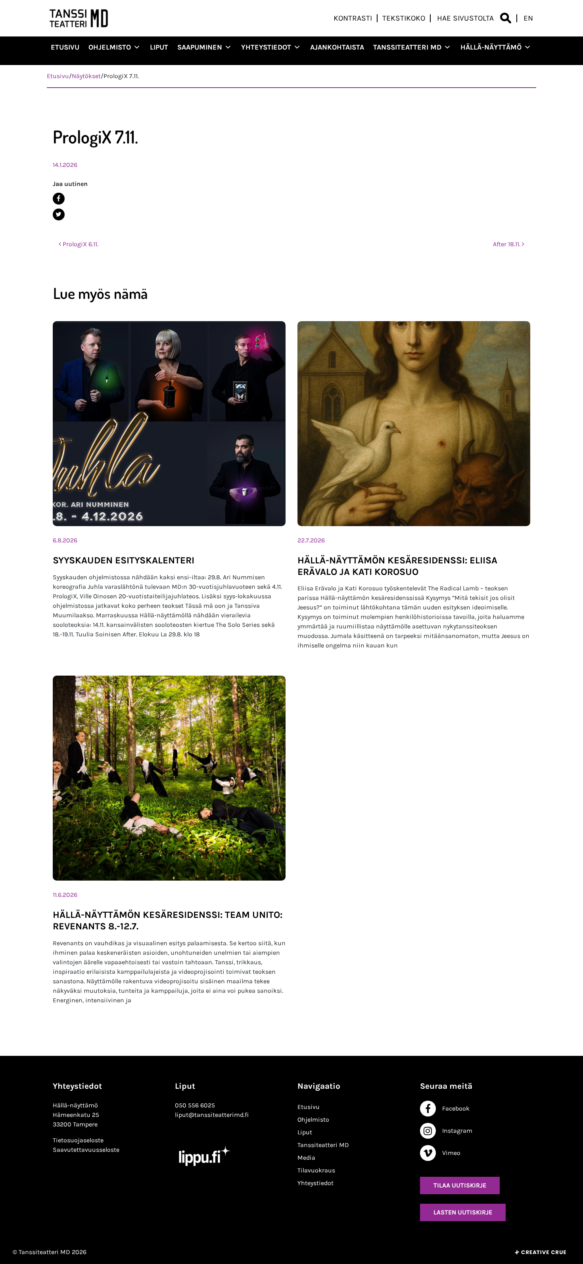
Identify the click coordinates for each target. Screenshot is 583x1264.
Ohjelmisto (109, 47)
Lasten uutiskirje (462, 1212)
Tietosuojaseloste (78, 1140)
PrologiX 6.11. (79, 244)
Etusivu (65, 47)
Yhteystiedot (266, 47)
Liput (159, 47)
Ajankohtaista (337, 47)
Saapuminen (199, 47)
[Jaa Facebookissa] (289, 199)
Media (306, 1157)
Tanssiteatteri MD (407, 47)
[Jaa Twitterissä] (289, 214)
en (528, 18)
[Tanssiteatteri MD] (79, 18)
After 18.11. (507, 244)
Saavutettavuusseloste (86, 1149)
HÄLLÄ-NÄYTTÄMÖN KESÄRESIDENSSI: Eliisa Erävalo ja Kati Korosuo (397, 566)
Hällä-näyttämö (491, 47)
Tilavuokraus (316, 1170)
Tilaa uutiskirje (459, 1185)
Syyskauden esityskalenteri (123, 560)
